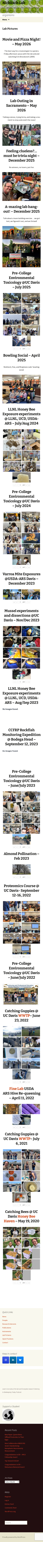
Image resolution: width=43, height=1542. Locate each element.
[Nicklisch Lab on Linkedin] (13, 1360)
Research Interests (9, 1324)
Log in (7, 1500)
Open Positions (7, 1339)
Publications (6, 1328)
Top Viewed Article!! (12, 1461)
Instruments (6, 1331)
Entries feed (9, 1504)
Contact (5, 1342)
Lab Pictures (6, 1335)
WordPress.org (10, 1511)
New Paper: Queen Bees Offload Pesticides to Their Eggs (14, 1437)
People (5, 1320)
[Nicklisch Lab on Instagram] (5, 1360)
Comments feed (10, 1508)
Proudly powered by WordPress (13, 1537)
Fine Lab (16, 1089)
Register (8, 1497)
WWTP (24, 1015)
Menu (4, 19)
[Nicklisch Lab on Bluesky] (20, 1360)
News (4, 1316)
